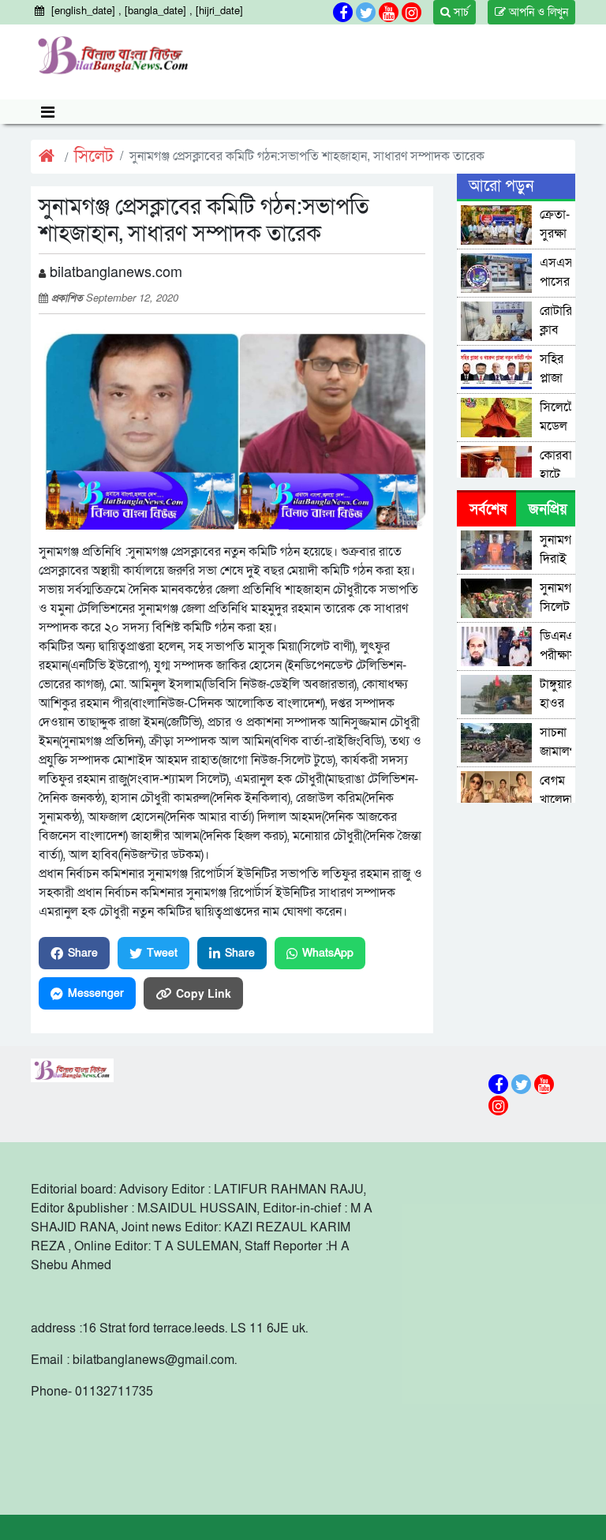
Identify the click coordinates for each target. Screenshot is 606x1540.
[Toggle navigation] (48, 111)
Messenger (96, 993)
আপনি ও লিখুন (537, 12)
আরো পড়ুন (501, 186)
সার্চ (460, 12)
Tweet (162, 953)
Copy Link (203, 993)
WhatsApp (328, 953)
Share (83, 953)
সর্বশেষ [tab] (488, 509)
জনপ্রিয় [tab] (548, 509)
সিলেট (94, 156)
